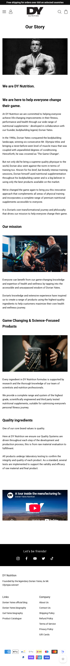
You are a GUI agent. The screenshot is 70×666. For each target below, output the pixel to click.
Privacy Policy (46, 629)
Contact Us (44, 607)
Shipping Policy (47, 613)
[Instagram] (18, 558)
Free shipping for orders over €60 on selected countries (35, 2)
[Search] (59, 11)
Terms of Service (47, 624)
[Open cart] (66, 12)
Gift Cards (44, 634)
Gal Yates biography (12, 613)
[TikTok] (52, 558)
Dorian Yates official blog (14, 602)
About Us (44, 602)
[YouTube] (35, 558)
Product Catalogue (11, 618)
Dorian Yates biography (14, 607)
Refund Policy (46, 618)
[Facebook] (26, 558)
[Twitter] (43, 558)
